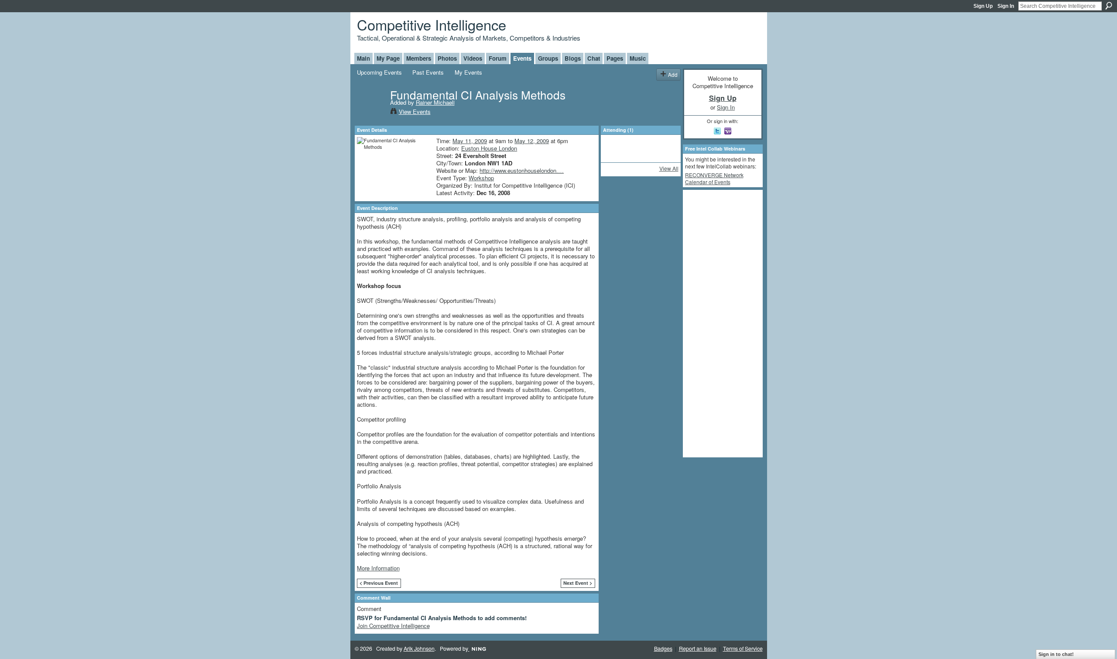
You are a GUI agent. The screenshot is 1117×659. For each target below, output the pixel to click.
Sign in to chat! (1056, 654)
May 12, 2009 (531, 141)
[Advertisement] (720, 323)
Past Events (428, 72)
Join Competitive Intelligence (393, 625)
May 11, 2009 (469, 141)
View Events (415, 111)
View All (668, 168)
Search (1108, 6)
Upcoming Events (379, 72)
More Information (378, 568)
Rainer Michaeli (435, 102)
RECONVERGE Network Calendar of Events (714, 178)
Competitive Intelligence (431, 24)
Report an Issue (697, 648)
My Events (468, 72)
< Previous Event (379, 583)
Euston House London (489, 148)
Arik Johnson (419, 648)
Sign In (1005, 6)
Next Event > (577, 583)
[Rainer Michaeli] (371, 112)
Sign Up (983, 6)
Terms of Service (743, 648)
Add (673, 74)
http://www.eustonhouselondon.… (522, 170)
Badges (663, 648)
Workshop (481, 178)
